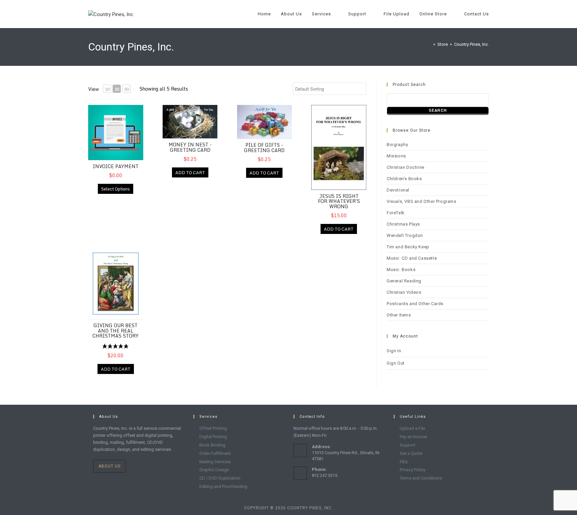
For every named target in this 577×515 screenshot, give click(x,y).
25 (117, 89)
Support (407, 444)
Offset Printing (213, 428)
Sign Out (396, 363)
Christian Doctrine (405, 167)
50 (126, 89)
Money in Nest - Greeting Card (190, 147)
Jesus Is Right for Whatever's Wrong (339, 201)
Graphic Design (214, 469)
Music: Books (401, 269)
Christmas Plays (403, 224)
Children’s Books (404, 178)
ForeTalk (396, 212)
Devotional (398, 189)
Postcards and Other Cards (415, 303)
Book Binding (212, 444)
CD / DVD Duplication (219, 478)
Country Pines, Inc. (471, 44)
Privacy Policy (412, 469)
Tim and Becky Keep (408, 246)
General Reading (404, 280)
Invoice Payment (116, 166)
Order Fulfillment (215, 453)
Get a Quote (411, 453)
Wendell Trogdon (405, 235)
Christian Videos (404, 292)
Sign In (394, 350)
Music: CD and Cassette (412, 258)
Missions (396, 155)
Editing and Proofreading (223, 486)
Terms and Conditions (421, 478)
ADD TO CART (190, 172)
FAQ (404, 461)
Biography (397, 144)
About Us (110, 466)
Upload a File (412, 428)
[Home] (429, 44)
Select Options (115, 188)
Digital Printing (213, 436)
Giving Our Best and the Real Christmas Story (115, 330)
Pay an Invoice (413, 436)
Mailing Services (215, 461)
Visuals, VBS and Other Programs (421, 201)
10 (107, 89)
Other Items (399, 314)
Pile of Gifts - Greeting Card (264, 147)
